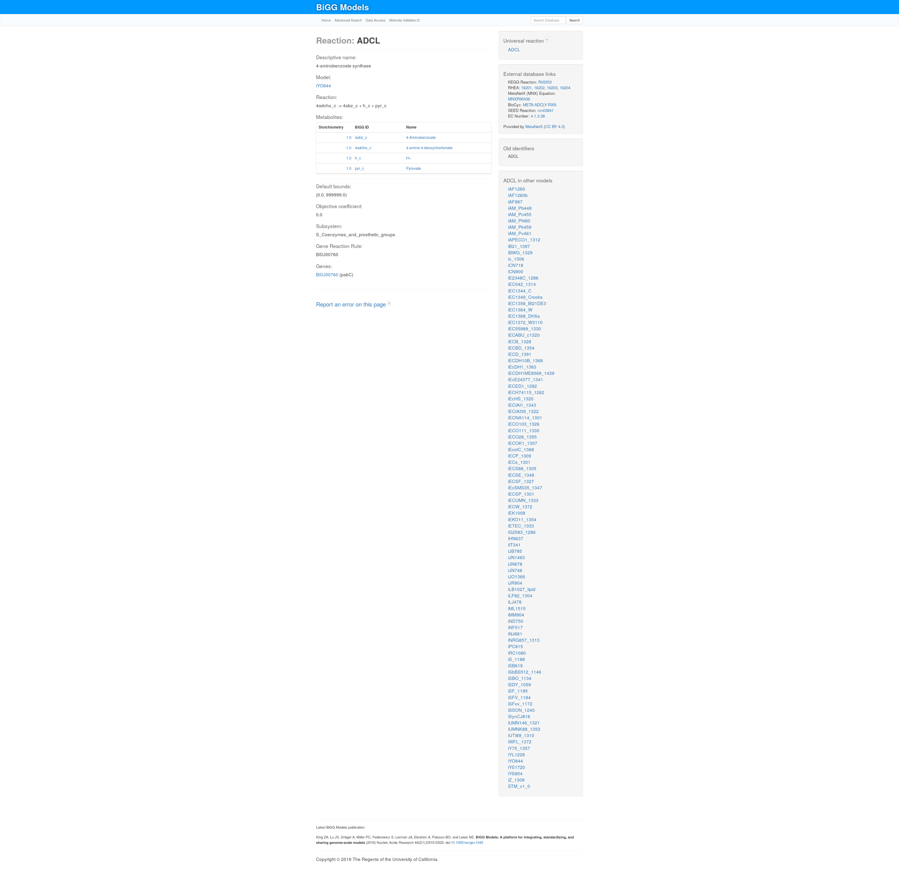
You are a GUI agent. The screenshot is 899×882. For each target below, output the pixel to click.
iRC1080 (517, 653)
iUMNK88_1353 (524, 729)
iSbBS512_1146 (524, 671)
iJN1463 (516, 557)
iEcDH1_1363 (522, 366)
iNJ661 (515, 633)
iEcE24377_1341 (525, 379)
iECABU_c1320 (524, 335)
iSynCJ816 (519, 716)
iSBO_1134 (519, 678)
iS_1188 (516, 659)
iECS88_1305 (522, 468)
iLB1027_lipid (521, 589)
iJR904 (515, 582)
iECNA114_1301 (525, 417)
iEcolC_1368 (521, 449)
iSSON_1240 (521, 710)
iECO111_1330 (523, 430)
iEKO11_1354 (522, 519)
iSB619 (515, 665)
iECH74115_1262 (526, 392)
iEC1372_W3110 (525, 322)
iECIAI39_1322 (523, 411)
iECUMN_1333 (523, 500)
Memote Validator (403, 20)
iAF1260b (518, 195)
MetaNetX (534, 126)
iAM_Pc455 (519, 214)
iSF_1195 (518, 690)
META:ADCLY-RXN (539, 104)
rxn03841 (546, 110)
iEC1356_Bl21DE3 (527, 303)
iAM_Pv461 (519, 233)
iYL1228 (516, 754)
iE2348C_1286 (523, 277)
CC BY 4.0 (554, 126)
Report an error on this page (351, 304)
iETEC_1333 (521, 525)
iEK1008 (516, 512)
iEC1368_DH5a (524, 316)
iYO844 (323, 85)
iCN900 (515, 271)
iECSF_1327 (521, 481)
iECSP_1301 (521, 494)
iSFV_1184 (519, 697)
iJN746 (515, 570)
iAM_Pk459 (519, 227)
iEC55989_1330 (524, 328)
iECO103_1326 (523, 424)
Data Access (376, 20)
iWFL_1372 (519, 741)
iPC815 (515, 646)
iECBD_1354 (521, 347)
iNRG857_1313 (524, 640)
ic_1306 (516, 258)
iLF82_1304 (520, 595)
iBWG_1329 (520, 252)
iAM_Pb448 (520, 208)
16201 (526, 87)
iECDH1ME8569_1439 (531, 373)
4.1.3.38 (538, 116)
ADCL (514, 49)
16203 (552, 87)
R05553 (545, 82)
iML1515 (517, 608)
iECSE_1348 (521, 475)
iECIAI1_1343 (522, 405)
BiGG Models (342, 7)
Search (574, 20)
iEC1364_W (520, 309)
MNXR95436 (519, 99)
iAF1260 (516, 188)
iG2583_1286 (522, 532)
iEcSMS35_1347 (525, 487)
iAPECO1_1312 (524, 239)
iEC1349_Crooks (525, 297)
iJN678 (515, 564)
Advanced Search (348, 20)
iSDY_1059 (519, 684)
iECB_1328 (519, 341)
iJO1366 (516, 576)
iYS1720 (516, 767)
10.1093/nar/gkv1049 (467, 842)
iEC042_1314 (522, 284)
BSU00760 (327, 274)
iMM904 (516, 614)
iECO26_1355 (522, 436)
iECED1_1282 (522, 386)
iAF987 (515, 201)
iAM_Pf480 (519, 220)
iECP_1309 (519, 455)
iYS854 (515, 773)
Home (326, 20)
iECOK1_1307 (522, 443)
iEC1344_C (519, 290)
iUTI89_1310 (521, 735)
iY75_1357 (519, 748)
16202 (539, 87)
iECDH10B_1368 (525, 360)
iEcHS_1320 (521, 398)
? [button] (389, 303)
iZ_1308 (516, 779)
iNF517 (515, 627)
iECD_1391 (519, 354)
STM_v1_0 (519, 786)
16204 (565, 87)
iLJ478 (515, 601)
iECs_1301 (519, 462)
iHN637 (515, 538)
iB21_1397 (519, 246)
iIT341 (514, 544)
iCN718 (515, 265)
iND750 (515, 621)
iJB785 (515, 551)
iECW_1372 (520, 506)
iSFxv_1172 (520, 703)
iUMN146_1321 (524, 722)
